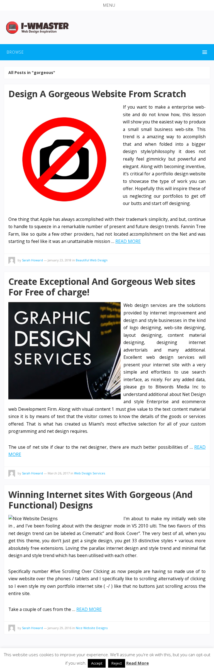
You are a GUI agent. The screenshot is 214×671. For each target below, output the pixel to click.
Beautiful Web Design (92, 260)
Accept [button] (96, 663)
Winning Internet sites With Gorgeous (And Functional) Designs (100, 499)
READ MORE (128, 241)
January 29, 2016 (59, 628)
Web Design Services (89, 473)
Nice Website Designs (92, 628)
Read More (137, 663)
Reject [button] (116, 663)
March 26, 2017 (59, 473)
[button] (107, 5)
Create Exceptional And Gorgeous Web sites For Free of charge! (101, 286)
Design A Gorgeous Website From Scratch (97, 94)
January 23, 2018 (59, 260)
